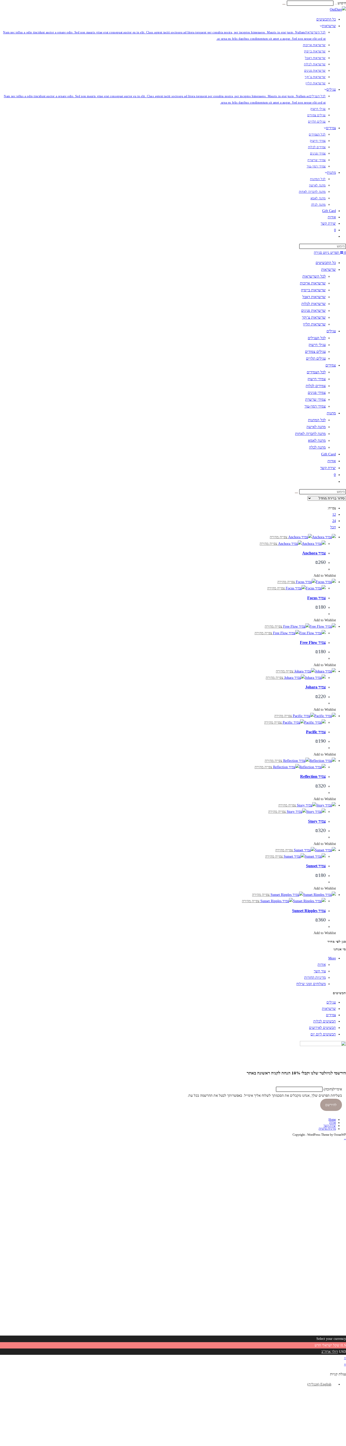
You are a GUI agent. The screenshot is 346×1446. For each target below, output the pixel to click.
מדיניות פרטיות (327, 1128)
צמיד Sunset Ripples (309, 911)
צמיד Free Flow (313, 642)
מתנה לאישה (316, 427)
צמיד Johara (315, 687)
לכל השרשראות (314, 276)
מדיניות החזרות (315, 977)
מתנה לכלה (317, 447)
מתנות (331, 413)
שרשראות (328, 269)
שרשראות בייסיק (313, 290)
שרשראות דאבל (314, 297)
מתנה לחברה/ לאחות (310, 434)
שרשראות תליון (314, 324)
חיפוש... (340, 3)
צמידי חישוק (316, 379)
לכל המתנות (317, 420)
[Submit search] (296, 492)
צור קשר (320, 971)
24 (334, 521)
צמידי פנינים (317, 393)
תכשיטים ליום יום (323, 1034)
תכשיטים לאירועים (322, 1028)
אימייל (333, 1089)
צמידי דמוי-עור (315, 406)
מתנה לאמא (317, 440)
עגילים (331, 331)
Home (332, 1119)
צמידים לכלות (316, 386)
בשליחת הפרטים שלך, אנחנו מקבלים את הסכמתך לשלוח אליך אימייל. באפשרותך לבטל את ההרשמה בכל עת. (264, 1095)
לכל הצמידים (316, 372)
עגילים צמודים (315, 352)
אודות (332, 461)
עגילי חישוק (317, 345)
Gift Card (328, 454)
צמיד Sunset (316, 866)
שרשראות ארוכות (313, 283)
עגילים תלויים (316, 358)
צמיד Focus (316, 598)
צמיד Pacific (316, 732)
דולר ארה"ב (329, 1352)
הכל (333, 527)
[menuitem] (321, 1384)
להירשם (331, 1105)
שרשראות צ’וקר (314, 317)
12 (334, 514)
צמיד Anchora (314, 553)
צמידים (330, 365)
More (332, 958)
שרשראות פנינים (313, 311)
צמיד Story (317, 821)
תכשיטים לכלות (324, 1021)
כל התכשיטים (326, 263)
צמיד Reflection (313, 776)
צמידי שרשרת (315, 399)
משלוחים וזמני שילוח (311, 984)
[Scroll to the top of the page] (345, 1139)
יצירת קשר (328, 468)
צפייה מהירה (279, 537)
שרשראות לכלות (313, 304)
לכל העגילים (317, 338)
